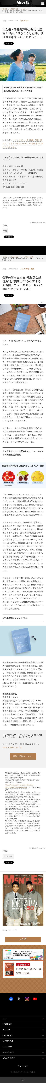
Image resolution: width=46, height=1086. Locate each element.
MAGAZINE (8, 1053)
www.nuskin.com (11, 747)
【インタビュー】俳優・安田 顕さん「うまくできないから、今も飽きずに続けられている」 (23, 143)
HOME (4, 9)
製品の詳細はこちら (22, 756)
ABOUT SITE (9, 1058)
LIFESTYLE (14, 9)
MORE (23, 939)
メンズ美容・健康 (27, 257)
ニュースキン (8, 856)
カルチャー (25, 9)
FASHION (7, 1024)
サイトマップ (23, 1066)
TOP (5, 1018)
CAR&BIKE (8, 1035)
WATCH (6, 1030)
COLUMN (7, 1047)
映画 (5, 231)
